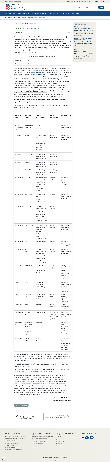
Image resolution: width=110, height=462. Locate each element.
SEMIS (59, 437)
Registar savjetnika (70, 1)
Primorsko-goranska (28, 23)
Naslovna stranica (10, 13)
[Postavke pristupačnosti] (4, 458)
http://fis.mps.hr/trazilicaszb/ (43, 372)
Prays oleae (54, 41)
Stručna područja (23, 13)
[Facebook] (101, 2)
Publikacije (66, 13)
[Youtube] (103, 2)
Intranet (59, 443)
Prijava (59, 446)
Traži (101, 7)
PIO (58, 439)
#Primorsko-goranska (21, 405)
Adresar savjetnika (37, 447)
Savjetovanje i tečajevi (38, 13)
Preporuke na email (81, 1)
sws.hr (55, 460)
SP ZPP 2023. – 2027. (53, 13)
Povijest (90, 1)
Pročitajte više (78, 35)
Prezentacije (60, 441)
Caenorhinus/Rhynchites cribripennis (39, 72)
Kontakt (96, 1)
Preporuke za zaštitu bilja (14, 17)
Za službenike (75, 13)
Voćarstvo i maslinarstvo (27, 17)
